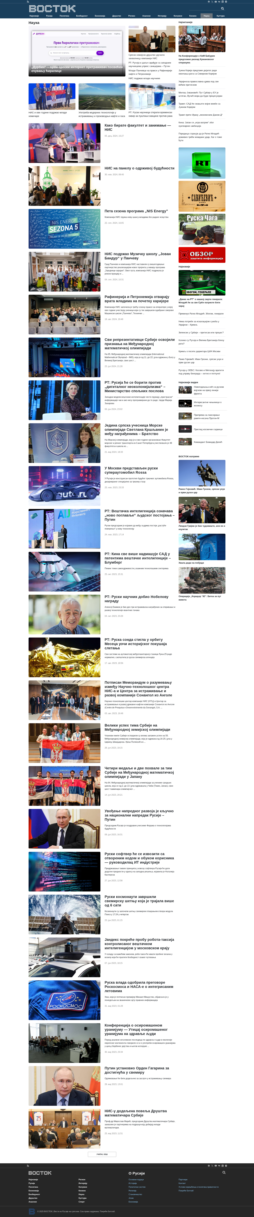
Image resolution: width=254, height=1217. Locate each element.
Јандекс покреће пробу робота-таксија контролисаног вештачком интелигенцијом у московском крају (139, 944)
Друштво (116, 16)
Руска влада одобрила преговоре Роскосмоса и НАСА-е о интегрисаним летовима (139, 987)
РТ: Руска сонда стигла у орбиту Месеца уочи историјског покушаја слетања (136, 644)
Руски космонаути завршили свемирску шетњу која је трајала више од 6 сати (139, 901)
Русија (49, 16)
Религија (132, 1190)
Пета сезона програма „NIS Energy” (136, 211)
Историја (133, 1183)
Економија (100, 16)
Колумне (178, 16)
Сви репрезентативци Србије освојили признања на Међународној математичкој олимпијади (140, 344)
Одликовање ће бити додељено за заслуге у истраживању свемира (138, 1078)
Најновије (34, 16)
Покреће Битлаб (186, 1190)
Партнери (183, 1179)
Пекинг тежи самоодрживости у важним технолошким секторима (136, 568)
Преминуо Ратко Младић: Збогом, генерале (201, 313)
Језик (131, 1198)
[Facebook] (209, 2)
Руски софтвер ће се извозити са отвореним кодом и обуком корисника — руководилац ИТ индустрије (139, 858)
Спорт (82, 1202)
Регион (131, 16)
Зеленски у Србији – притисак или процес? (201, 332)
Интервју (162, 16)
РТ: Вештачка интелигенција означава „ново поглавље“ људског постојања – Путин (140, 515)
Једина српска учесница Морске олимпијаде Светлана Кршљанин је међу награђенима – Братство (136, 429)
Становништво (135, 1194)
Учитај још (102, 1154)
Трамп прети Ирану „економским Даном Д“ (201, 115)
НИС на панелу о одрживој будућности (139, 168)
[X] (212, 2)
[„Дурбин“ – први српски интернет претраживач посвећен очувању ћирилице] (77, 51)
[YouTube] (216, 2)
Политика (64, 16)
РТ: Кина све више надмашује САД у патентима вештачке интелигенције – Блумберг (138, 558)
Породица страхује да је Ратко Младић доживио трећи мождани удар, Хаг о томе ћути (200, 137)
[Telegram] (226, 2)
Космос (192, 16)
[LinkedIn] (223, 2)
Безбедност (82, 16)
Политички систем (137, 1187)
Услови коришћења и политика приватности (199, 1187)
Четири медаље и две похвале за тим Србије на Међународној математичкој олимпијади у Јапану (139, 772)
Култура (220, 16)
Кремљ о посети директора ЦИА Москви (199, 351)
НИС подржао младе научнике (144, 78)
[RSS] (28, 2)
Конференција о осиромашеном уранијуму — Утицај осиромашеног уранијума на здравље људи (136, 1029)
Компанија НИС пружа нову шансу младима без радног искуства (136, 217)
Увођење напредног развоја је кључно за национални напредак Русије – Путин (139, 815)
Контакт (182, 1183)
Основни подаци (136, 1179)
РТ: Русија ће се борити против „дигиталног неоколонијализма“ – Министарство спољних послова (135, 387)
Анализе (146, 16)
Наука (206, 16)
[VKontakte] (219, 2)
